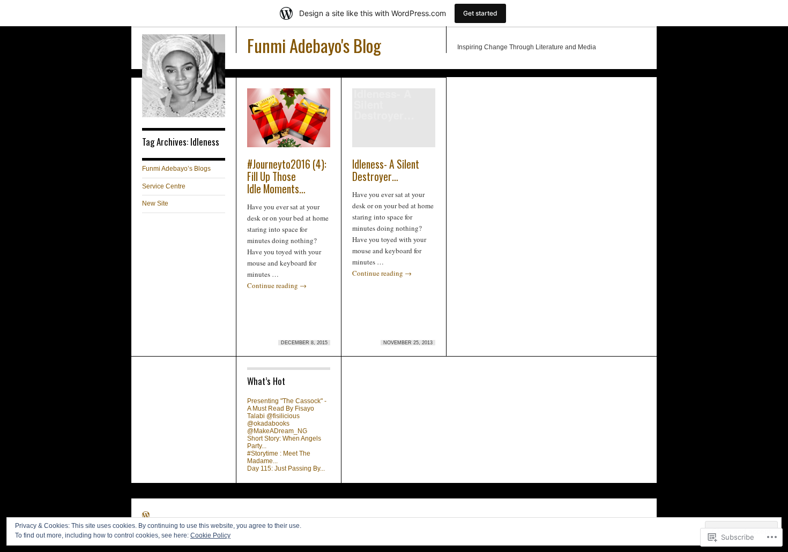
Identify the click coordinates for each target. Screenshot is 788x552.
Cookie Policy (210, 535)
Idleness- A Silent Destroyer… (385, 170)
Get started (480, 13)
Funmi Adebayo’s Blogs (176, 168)
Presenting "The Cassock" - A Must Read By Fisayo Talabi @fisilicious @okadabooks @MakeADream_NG (286, 416)
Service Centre (163, 186)
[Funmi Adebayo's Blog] (183, 115)
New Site (155, 203)
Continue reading (277, 285)
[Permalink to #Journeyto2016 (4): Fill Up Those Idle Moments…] (288, 122)
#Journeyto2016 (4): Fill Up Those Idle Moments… (286, 176)
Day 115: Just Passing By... (286, 468)
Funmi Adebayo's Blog (314, 45)
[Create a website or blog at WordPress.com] (146, 516)
